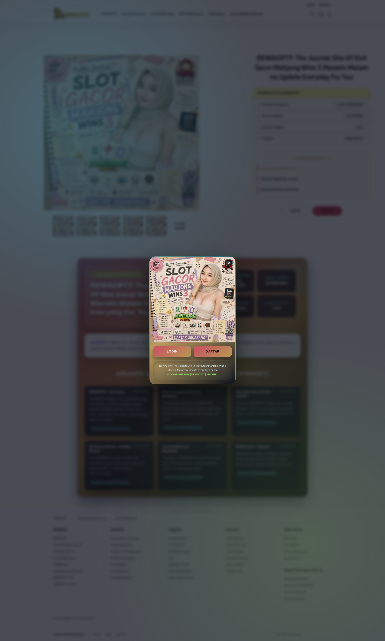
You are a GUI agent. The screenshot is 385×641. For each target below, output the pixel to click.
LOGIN (172, 351)
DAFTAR (213, 351)
